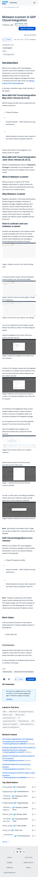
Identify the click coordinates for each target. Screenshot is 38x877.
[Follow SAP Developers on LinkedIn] (24, 852)
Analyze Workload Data (9, 721)
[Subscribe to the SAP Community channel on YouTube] (20, 852)
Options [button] (20, 32)
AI (18, 718)
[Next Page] (20, 730)
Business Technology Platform (10, 727)
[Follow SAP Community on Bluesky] (17, 852)
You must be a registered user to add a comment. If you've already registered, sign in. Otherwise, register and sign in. (18, 693)
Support (28, 867)
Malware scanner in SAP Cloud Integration (19, 18)
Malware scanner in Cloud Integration (23, 671)
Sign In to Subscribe (27, 28)
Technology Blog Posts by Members (15, 744)
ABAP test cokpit (19, 714)
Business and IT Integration (10, 724)
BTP (33, 721)
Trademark (9, 867)
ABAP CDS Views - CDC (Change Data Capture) (20, 711)
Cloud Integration (7, 48)
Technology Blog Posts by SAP (11, 7)
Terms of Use (28, 857)
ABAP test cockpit (7, 714)
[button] (3, 39)
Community (13, 2)
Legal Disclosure (28, 862)
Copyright (9, 862)
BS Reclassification (23, 721)
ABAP (4, 711)
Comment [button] (30, 679)
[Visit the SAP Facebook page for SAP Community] (14, 852)
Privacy (9, 857)
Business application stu (26, 724)
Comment (9, 699)
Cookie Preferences (9, 872)
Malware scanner (7, 671)
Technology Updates (8, 54)
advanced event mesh (9, 718)
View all (4, 842)
